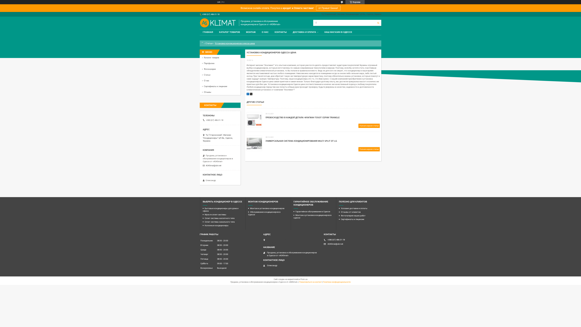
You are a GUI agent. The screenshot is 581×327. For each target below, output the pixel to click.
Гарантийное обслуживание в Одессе (312, 211)
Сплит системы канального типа (220, 222)
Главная (208, 32)
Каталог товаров (229, 32)
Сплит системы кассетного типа (220, 218)
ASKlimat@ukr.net (213, 165)
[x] (251, 94)
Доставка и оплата (304, 32)
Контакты (281, 32)
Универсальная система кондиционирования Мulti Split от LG (301, 141)
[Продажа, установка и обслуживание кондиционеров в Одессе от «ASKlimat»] (218, 23)
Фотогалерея (210, 69)
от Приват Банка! (328, 8)
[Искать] (378, 23)
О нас (265, 32)
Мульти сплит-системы (215, 214)
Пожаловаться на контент (310, 282)
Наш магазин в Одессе (338, 32)
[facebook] (248, 94)
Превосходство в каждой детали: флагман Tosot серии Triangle (303, 117)
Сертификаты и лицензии (215, 86)
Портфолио (209, 63)
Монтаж (251, 32)
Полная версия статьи (369, 126)
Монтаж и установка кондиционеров (267, 208)
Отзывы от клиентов (351, 212)
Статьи (209, 43)
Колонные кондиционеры (216, 225)
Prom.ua (303, 279)
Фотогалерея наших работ (353, 216)
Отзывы (207, 92)
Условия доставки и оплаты (354, 208)
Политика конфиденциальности (337, 282)
